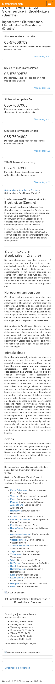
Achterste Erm (16, 504)
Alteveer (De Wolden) (20, 545)
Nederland (23, 190)
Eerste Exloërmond (19, 490)
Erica (12, 574)
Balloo (13, 586)
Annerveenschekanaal (20, 533)
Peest (13, 498)
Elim (12, 525)
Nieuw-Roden (16, 528)
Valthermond (16, 554)
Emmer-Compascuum (20, 519)
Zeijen (13, 551)
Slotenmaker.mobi (12, 4)
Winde (13, 560)
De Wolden (15, 563)
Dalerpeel (14, 583)
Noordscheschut (17, 568)
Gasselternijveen (18, 539)
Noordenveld (16, 510)
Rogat (13, 565)
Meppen (14, 501)
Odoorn (13, 516)
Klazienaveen (16, 577)
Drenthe (34, 190)
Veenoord (14, 496)
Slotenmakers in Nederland (17, 667)
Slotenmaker (10, 190)
